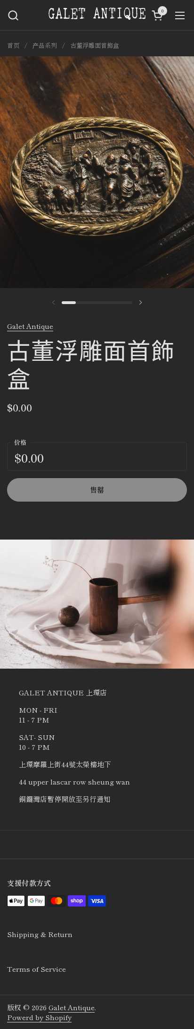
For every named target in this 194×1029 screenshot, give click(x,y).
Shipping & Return (40, 934)
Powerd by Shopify (39, 1017)
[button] (13, 15)
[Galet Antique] (97, 15)
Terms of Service (36, 969)
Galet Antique (30, 326)
